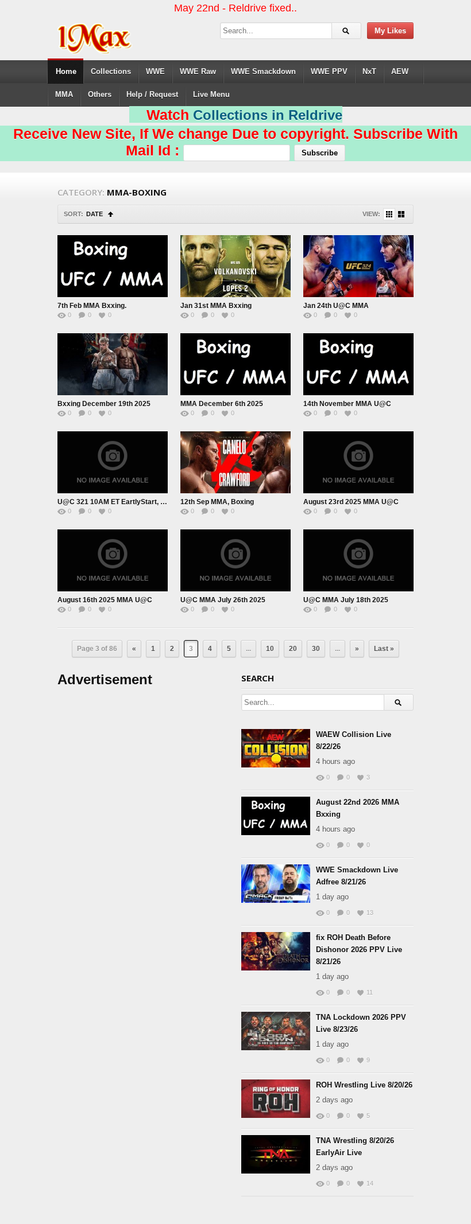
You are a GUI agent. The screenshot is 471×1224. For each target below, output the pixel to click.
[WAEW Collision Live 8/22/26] (276, 748)
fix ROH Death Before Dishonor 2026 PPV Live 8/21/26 (359, 949)
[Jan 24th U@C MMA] (358, 266)
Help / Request (152, 94)
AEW (399, 71)
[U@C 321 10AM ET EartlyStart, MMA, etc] (112, 462)
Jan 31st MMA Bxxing (216, 306)
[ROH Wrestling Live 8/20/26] (276, 1098)
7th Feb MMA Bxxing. (91, 306)
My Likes (390, 30)
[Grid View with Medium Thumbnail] (401, 214)
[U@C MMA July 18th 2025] (358, 560)
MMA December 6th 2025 (221, 404)
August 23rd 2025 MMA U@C (351, 502)
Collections (111, 71)
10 (270, 649)
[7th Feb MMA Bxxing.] (112, 266)
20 (293, 649)
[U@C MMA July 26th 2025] (235, 560)
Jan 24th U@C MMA (336, 306)
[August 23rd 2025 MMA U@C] (358, 462)
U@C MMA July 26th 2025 (222, 600)
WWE (155, 71)
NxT (369, 71)
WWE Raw (198, 71)
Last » (384, 649)
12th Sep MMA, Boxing (217, 502)
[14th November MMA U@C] (358, 364)
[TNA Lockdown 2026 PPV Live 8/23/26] (276, 1031)
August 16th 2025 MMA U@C (104, 600)
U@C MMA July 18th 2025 (345, 600)
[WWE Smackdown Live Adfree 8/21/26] (276, 883)
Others (99, 94)
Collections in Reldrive (267, 115)
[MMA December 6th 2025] (235, 364)
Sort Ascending (110, 214)
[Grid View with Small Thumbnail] (389, 214)
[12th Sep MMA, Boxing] (235, 462)
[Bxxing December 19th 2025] (112, 364)
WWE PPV (329, 71)
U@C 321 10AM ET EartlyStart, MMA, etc (124, 502)
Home (66, 71)
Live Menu (211, 94)
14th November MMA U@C (347, 404)
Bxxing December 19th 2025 (103, 404)
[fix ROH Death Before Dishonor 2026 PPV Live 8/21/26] (276, 951)
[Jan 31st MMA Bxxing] (235, 266)
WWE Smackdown (263, 71)
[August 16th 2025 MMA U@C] (112, 560)
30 (316, 649)
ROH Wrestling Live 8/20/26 (364, 1085)
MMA (64, 94)
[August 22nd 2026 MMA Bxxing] (276, 815)
